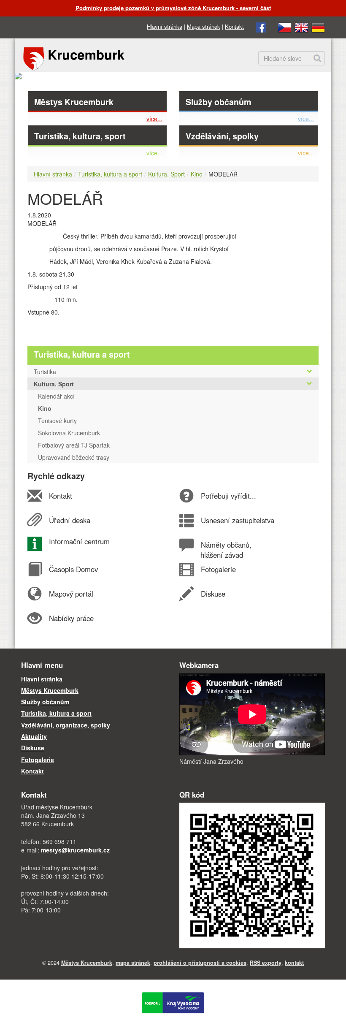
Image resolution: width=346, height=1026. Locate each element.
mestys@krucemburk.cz (75, 850)
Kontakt (234, 26)
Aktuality (34, 736)
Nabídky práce (71, 618)
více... (154, 118)
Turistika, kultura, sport (80, 136)
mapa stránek (133, 962)
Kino (197, 174)
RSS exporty (265, 962)
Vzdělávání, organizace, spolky (65, 725)
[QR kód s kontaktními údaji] (252, 874)
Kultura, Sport (166, 174)
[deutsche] (318, 26)
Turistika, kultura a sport (110, 174)
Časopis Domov (73, 569)
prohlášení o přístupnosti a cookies (200, 962)
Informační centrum (79, 541)
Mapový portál (71, 594)
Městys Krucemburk (74, 102)
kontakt (294, 962)
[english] (301, 26)
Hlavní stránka (164, 26)
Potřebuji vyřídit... (228, 496)
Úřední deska (69, 520)
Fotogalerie (218, 569)
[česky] (284, 26)
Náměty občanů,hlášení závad (225, 550)
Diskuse (213, 594)
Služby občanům (218, 102)
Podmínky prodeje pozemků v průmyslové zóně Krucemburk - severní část (173, 8)
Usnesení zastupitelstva (237, 520)
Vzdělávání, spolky (222, 136)
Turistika (45, 371)
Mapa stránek (203, 26)
